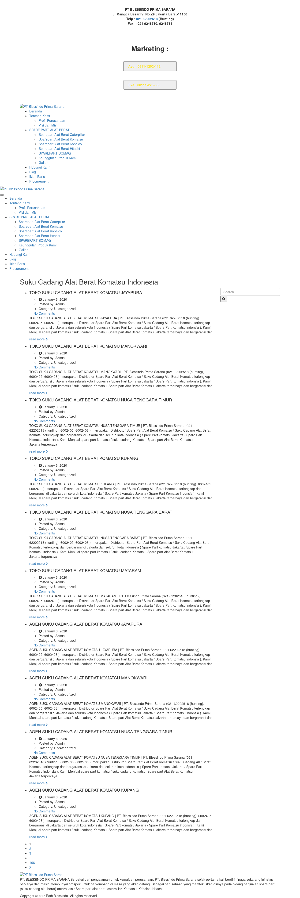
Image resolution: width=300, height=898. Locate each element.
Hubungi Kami (39, 167)
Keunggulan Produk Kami (57, 157)
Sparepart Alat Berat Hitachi (59, 148)
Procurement (39, 181)
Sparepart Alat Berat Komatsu (61, 139)
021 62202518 (147, 18)
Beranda (35, 111)
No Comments (44, 313)
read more (37, 339)
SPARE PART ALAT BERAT (49, 129)
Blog (32, 172)
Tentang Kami (39, 115)
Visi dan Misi (48, 125)
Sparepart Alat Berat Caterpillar (62, 134)
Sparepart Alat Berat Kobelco (60, 143)
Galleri (43, 162)
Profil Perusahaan (52, 120)
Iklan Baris (37, 176)
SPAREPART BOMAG (55, 153)
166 (32, 862)
